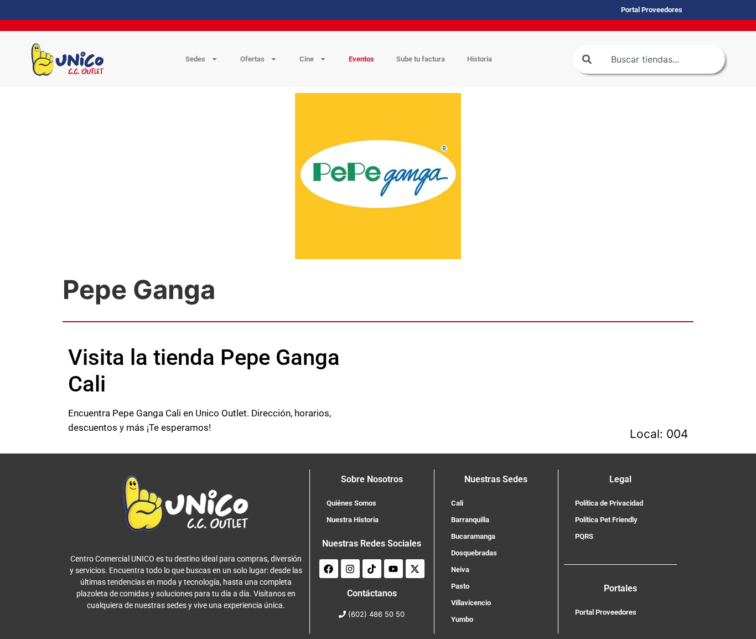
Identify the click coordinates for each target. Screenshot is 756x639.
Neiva (460, 569)
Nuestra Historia (353, 520)
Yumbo (462, 619)
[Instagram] (350, 568)
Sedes (195, 59)
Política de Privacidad (609, 503)
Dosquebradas (474, 553)
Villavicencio (471, 603)
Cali (457, 503)
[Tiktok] (372, 568)
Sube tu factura (420, 59)
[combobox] (649, 59)
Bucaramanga (473, 536)
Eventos (361, 59)
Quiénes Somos (351, 503)
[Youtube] (393, 568)
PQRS (584, 536)
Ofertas (252, 59)
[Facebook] (328, 568)
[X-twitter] (415, 568)
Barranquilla (470, 520)
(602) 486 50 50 (376, 614)
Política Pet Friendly (606, 520)
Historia (479, 59)
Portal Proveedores (605, 612)
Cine (306, 59)
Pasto (460, 586)
